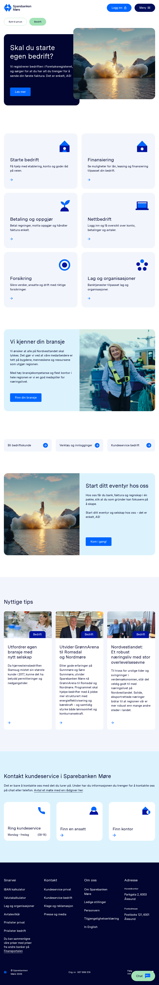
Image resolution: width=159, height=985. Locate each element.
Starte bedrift (24, 159)
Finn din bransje (26, 397)
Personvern (92, 910)
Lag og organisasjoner (112, 278)
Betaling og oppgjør (31, 219)
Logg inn (117, 7)
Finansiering (101, 159)
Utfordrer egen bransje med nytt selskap (22, 652)
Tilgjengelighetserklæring (101, 918)
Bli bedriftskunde (19, 445)
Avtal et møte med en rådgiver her (58, 790)
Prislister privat (14, 922)
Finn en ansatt (73, 829)
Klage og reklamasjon (58, 906)
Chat (139, 976)
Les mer (20, 92)
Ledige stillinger (95, 902)
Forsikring (21, 278)
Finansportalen (13, 951)
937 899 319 (83, 972)
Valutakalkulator (15, 898)
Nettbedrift (99, 219)
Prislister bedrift (15, 931)
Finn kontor (123, 829)
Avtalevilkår (12, 914)
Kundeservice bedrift (125, 445)
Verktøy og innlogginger (76, 445)
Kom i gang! (99, 541)
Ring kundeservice (24, 828)
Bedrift (40, 22)
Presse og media (55, 914)
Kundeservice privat (57, 889)
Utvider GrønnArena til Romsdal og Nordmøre (79, 652)
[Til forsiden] (17, 8)
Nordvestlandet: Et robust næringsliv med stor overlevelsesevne (130, 654)
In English (91, 927)
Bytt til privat (15, 21)
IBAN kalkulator (14, 889)
